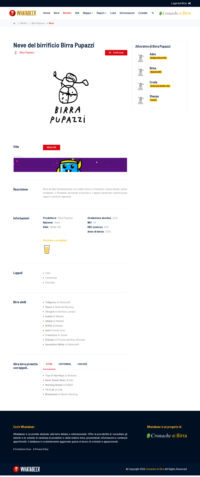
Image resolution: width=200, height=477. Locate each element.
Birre (56, 13)
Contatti (142, 13)
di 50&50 (59, 384)
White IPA (51, 147)
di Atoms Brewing (61, 394)
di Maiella (54, 316)
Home (46, 13)
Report (100, 13)
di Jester (56, 335)
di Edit (59, 380)
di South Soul (55, 330)
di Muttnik (54, 321)
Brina (153, 68)
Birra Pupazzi (38, 23)
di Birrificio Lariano (60, 311)
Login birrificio (179, 3)
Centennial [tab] (65, 363)
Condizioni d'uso (23, 449)
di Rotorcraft (58, 302)
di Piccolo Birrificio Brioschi (65, 339)
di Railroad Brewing (59, 307)
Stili (77, 13)
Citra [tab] (49, 363)
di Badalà (53, 325)
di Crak (53, 389)
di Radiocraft (62, 344)
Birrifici (67, 13)
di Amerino (61, 375)
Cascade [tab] (82, 363)
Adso (153, 54)
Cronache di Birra (155, 469)
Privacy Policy (41, 449)
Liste (113, 13)
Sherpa (154, 96)
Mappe (87, 13)
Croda (153, 82)
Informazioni (127, 13)
